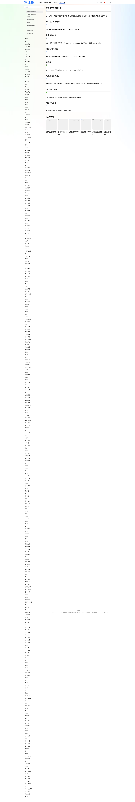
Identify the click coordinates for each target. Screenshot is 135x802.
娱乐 (26, 430)
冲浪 (26, 531)
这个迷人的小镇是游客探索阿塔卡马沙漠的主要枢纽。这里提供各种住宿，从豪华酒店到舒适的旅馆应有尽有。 (77, 16)
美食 (26, 66)
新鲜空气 (27, 175)
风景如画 (27, 794)
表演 (26, 774)
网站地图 (78, 610)
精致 (26, 392)
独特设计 (27, 455)
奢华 (26, 372)
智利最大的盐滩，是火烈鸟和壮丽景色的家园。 (59, 111)
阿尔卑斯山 (28, 529)
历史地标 (27, 440)
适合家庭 (27, 71)
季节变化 (27, 685)
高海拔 (27, 723)
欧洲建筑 (27, 695)
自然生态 (27, 503)
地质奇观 (27, 569)
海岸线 (27, 491)
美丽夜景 (27, 362)
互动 (26, 516)
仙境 (26, 680)
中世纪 (27, 481)
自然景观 (27, 226)
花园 (26, 281)
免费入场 (27, 49)
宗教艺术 (27, 332)
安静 (26, 703)
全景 (26, 266)
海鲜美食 (27, 458)
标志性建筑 (28, 367)
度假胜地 (27, 660)
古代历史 (27, 231)
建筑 (26, 102)
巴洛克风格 (28, 238)
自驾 (26, 662)
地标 (26, 84)
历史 (26, 41)
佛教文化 (27, 314)
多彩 (26, 766)
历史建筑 (27, 61)
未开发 (27, 748)
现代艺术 (27, 478)
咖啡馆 (27, 261)
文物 (26, 511)
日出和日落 (28, 784)
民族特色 (27, 400)
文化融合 (27, 198)
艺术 (26, 79)
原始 (26, 208)
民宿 (26, 604)
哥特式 (27, 536)
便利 (26, 521)
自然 (26, 97)
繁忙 (26, 435)
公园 (26, 465)
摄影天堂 (27, 200)
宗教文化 (27, 324)
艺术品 (27, 559)
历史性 (27, 59)
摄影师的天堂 (28, 602)
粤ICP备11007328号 (81, 612)
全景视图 (27, 476)
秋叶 (26, 539)
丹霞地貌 (27, 726)
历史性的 (27, 162)
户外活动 (27, 190)
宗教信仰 (27, 248)
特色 (26, 690)
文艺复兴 (27, 205)
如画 (26, 713)
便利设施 (27, 612)
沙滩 (26, 508)
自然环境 (27, 289)
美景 (26, 657)
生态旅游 (27, 375)
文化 (26, 51)
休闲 (26, 107)
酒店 (26, 448)
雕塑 (26, 195)
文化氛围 (27, 150)
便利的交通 (28, 587)
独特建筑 (27, 453)
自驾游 (27, 291)
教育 (26, 183)
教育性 (27, 228)
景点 (26, 279)
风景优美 (27, 220)
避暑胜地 (27, 203)
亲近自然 (27, 584)
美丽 (26, 309)
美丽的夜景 (28, 172)
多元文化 (27, 720)
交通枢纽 (27, 395)
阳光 (26, 693)
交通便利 (27, 89)
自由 (26, 645)
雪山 (26, 450)
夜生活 (27, 284)
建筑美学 (27, 157)
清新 (26, 753)
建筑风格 (27, 185)
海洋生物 (27, 385)
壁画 (26, 258)
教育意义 (27, 582)
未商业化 (27, 678)
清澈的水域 (28, 137)
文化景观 (27, 321)
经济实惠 (27, 579)
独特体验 (27, 715)
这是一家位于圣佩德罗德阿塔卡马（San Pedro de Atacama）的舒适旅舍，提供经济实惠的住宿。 (73, 43)
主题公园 (27, 554)
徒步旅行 (27, 271)
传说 (26, 708)
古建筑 (27, 304)
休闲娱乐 (27, 124)
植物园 (27, 496)
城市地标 (27, 445)
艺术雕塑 (27, 647)
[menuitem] (99, 2)
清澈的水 (27, 791)
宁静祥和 (27, 256)
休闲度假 (27, 188)
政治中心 (27, 776)
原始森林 (27, 210)
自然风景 (27, 705)
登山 (26, 594)
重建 (26, 566)
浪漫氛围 (27, 544)
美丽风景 (27, 334)
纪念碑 (27, 233)
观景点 (27, 246)
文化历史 (27, 667)
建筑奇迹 (27, 402)
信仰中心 (27, 675)
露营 (26, 761)
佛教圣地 (27, 357)
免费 (26, 236)
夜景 (26, 99)
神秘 (26, 213)
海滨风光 (27, 763)
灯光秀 (27, 635)
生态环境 (27, 337)
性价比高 (27, 501)
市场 (26, 354)
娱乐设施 (27, 407)
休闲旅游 (27, 599)
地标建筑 (27, 193)
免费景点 (27, 422)
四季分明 (27, 741)
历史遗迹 (27, 92)
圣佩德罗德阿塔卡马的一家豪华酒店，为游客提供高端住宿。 (63, 29)
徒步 (26, 178)
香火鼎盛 (27, 627)
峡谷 (26, 700)
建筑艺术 (27, 382)
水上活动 (27, 433)
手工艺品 (27, 142)
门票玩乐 (55, 2)
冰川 (26, 473)
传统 (26, 597)
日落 (26, 112)
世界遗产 (27, 69)
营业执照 (74, 612)
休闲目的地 (28, 405)
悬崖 (26, 296)
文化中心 (27, 781)
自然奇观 (27, 170)
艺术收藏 (27, 390)
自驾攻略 (62, 2)
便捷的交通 (28, 698)
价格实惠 (27, 640)
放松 (26, 412)
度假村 (27, 622)
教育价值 (27, 549)
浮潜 (26, 369)
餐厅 (26, 241)
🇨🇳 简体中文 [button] (106, 2)
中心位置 (27, 650)
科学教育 (27, 637)
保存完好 (27, 397)
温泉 (26, 286)
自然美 (27, 109)
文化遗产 (27, 46)
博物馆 (27, 94)
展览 (26, 410)
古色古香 (27, 736)
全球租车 (39, 2)
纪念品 (27, 243)
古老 (26, 577)
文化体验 (27, 56)
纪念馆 (27, 551)
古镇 (26, 733)
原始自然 (27, 779)
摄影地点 (27, 506)
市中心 (27, 152)
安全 (26, 470)
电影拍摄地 (28, 251)
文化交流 (27, 670)
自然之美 (27, 263)
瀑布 (26, 147)
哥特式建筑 (28, 127)
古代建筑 (27, 268)
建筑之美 (27, 672)
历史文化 (27, 64)
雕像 (26, 498)
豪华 (26, 796)
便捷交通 (27, 135)
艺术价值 (27, 614)
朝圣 (26, 609)
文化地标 (27, 155)
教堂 (26, 380)
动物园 (27, 443)
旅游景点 (27, 74)
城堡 (26, 488)
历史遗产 (27, 387)
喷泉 (26, 526)
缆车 (26, 253)
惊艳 (26, 541)
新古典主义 (28, 756)
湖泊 (26, 352)
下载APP (101, 2)
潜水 (26, 513)
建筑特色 (27, 276)
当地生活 (27, 329)
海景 (26, 165)
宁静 (26, 54)
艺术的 (27, 630)
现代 (26, 738)
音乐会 (27, 518)
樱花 (26, 223)
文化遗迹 (27, 655)
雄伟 (26, 132)
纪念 (26, 468)
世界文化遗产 (28, 789)
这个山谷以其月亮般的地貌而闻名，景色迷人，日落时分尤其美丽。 (65, 70)
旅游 (26, 306)
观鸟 (26, 665)
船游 (26, 683)
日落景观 (27, 417)
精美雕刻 (27, 342)
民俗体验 (27, 592)
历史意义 (27, 301)
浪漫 (26, 130)
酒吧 (26, 483)
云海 (26, 316)
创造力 (27, 768)
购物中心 (27, 364)
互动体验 (27, 122)
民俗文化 (27, 746)
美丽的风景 (28, 319)
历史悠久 (27, 77)
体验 (26, 728)
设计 (26, 751)
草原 (26, 625)
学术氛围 (27, 215)
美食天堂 (27, 425)
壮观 (26, 119)
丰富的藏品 (28, 771)
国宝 (26, 463)
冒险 (26, 311)
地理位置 (27, 460)
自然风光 (27, 44)
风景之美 (27, 327)
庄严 (26, 438)
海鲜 (26, 180)
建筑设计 (27, 571)
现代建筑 (27, 564)
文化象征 (27, 167)
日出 (26, 299)
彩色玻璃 (27, 632)
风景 (26, 117)
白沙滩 (27, 607)
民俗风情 (27, 619)
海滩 (26, 104)
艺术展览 (27, 359)
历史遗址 (27, 347)
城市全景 (27, 743)
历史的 (27, 82)
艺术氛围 (27, 114)
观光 (26, 556)
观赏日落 (27, 642)
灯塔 (26, 688)
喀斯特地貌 (28, 420)
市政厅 (27, 523)
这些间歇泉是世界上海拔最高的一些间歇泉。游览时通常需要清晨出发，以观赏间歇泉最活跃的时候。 (74, 83)
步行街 (27, 534)
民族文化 (27, 718)
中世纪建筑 (28, 589)
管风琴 (27, 652)
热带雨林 (27, 546)
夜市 (26, 493)
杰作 (26, 617)
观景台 (27, 87)
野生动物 (27, 160)
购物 (26, 145)
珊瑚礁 (27, 344)
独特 (26, 574)
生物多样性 (28, 294)
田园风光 (27, 349)
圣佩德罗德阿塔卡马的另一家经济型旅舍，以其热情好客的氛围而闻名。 (66, 56)
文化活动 (27, 415)
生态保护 (27, 486)
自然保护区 (28, 339)
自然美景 (27, 561)
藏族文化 (27, 786)
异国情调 (27, 428)
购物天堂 (27, 377)
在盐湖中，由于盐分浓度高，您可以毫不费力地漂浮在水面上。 (63, 97)
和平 (26, 710)
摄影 (26, 140)
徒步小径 (27, 758)
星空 (26, 731)
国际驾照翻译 (47, 2)
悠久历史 (27, 273)
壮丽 (26, 218)
